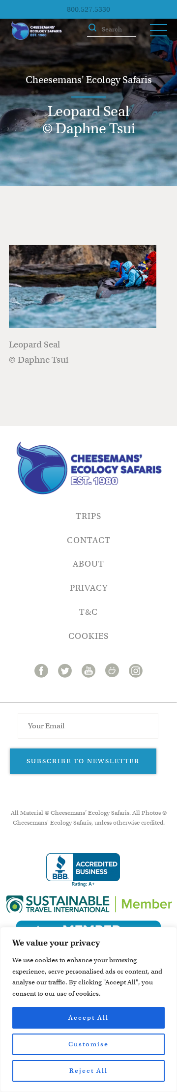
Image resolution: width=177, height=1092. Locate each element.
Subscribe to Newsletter (83, 761)
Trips (88, 516)
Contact (89, 540)
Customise (88, 1044)
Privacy (89, 588)
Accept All (88, 1017)
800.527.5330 (88, 9)
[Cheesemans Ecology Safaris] (36, 30)
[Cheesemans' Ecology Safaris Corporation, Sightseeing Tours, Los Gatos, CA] (83, 870)
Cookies (88, 636)
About (88, 564)
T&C (88, 612)
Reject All (88, 1070)
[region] (88, 1009)
